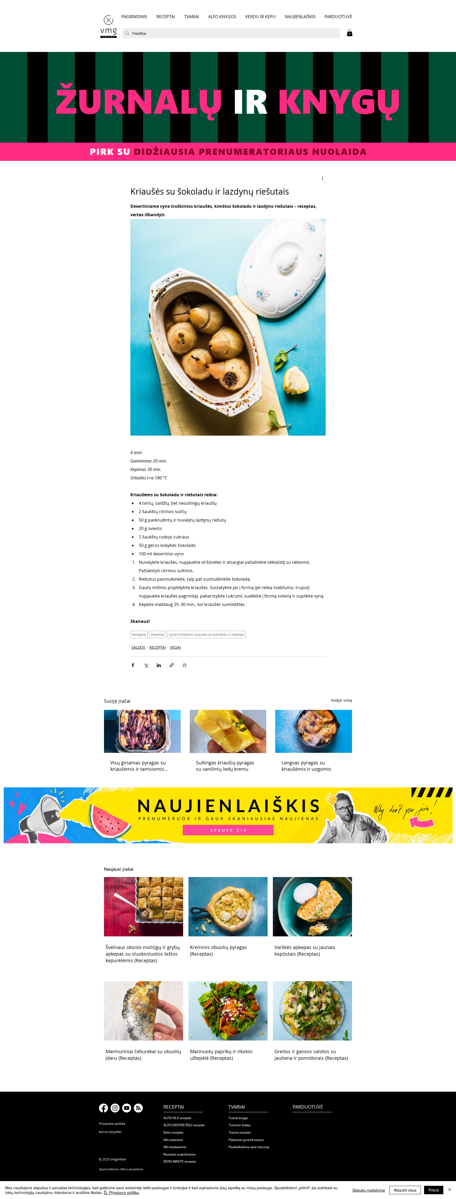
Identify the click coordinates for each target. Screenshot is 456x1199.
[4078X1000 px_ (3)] (228, 106)
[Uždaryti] (449, 1190)
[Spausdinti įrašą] (184, 665)
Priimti (434, 1190)
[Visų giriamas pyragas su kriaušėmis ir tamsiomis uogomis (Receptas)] (142, 731)
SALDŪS (138, 647)
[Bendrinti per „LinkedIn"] (158, 665)
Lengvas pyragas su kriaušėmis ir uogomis (306, 765)
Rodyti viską (341, 700)
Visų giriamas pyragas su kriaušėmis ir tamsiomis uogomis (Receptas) (138, 765)
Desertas (157, 634)
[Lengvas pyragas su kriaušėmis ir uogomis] (313, 731)
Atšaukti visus (405, 1190)
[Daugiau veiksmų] (322, 178)
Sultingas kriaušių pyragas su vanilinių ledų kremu (225, 765)
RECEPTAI (157, 647)
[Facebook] (103, 1108)
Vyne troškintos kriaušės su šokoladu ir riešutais (206, 634)
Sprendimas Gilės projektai (121, 1169)
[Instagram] (115, 1108)
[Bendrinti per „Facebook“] (132, 665)
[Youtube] (126, 1108)
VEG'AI (175, 647)
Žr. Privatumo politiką (121, 1192)
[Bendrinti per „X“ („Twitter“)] (145, 665)
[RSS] (138, 1108)
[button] (350, 32)
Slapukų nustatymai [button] (368, 1190)
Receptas (139, 634)
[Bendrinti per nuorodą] (171, 665)
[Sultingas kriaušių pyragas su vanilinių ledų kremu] (228, 731)
